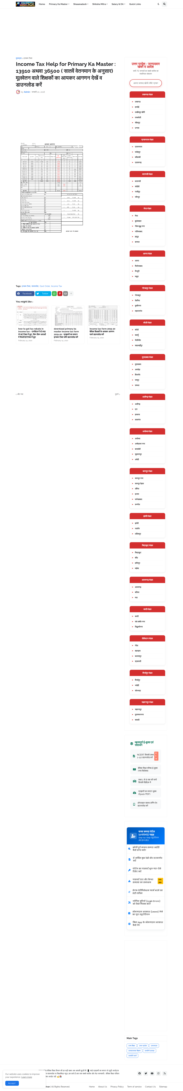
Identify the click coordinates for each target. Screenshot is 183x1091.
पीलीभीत (138, 340)
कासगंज (138, 419)
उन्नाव (137, 128)
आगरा (137, 260)
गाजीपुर (137, 191)
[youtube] (152, 1073)
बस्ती (137, 616)
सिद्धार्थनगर (139, 626)
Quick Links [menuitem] (135, 4)
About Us (102, 1087)
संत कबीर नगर (140, 621)
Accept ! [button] (12, 1083)
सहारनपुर (138, 709)
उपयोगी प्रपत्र (149, 1051)
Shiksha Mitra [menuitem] (99, 4)
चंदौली (137, 186)
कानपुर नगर (139, 478)
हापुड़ (137, 236)
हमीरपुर (137, 563)
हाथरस (137, 414)
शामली (137, 720)
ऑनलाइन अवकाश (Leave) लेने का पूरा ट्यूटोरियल (147, 913)
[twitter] (145, 1073)
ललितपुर (138, 533)
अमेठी (137, 459)
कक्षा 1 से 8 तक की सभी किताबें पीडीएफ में (147, 781)
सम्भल (137, 385)
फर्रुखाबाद (138, 499)
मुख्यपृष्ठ (19, 58)
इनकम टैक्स (28, 58)
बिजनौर (137, 374)
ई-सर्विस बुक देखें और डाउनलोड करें (147, 859)
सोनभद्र (138, 690)
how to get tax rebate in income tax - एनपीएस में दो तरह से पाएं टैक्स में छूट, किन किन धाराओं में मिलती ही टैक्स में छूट (32, 333)
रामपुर (137, 380)
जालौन (137, 528)
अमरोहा (137, 369)
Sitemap (163, 1087)
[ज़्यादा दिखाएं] (71, 293)
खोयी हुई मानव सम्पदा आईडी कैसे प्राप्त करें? (146, 849)
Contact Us (150, 1087)
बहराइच (138, 650)
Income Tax (56, 286)
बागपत (137, 242)
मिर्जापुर (137, 680)
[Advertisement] (91, 33)
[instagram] (158, 1073)
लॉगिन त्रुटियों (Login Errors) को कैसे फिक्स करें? (146, 902)
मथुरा (137, 276)
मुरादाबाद (138, 364)
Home (92, 1087)
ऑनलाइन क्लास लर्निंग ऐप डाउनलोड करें (147, 804)
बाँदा (136, 557)
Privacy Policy (117, 1087)
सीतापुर (137, 122)
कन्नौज (137, 504)
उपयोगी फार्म (132, 1056)
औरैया (137, 488)
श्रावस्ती (138, 661)
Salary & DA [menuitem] (118, 4)
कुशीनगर (138, 305)
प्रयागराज (138, 146)
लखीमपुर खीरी (140, 112)
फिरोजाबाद (138, 266)
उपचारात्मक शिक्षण (134, 1051)
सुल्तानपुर (138, 454)
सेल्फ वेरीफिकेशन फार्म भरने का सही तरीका (148, 892)
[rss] (164, 1073)
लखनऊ (138, 101)
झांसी (137, 523)
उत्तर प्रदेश (143, 1046)
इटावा (137, 494)
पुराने (117, 394)
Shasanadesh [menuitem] (80, 4)
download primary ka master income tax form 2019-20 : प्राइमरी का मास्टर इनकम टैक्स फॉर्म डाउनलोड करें (66, 333)
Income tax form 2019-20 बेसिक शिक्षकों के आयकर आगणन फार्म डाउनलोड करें (102, 332)
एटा (136, 409)
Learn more (26, 1077)
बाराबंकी (138, 449)
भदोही (137, 685)
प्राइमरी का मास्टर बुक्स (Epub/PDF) (147, 792)
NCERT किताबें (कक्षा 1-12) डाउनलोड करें (147, 756)
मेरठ (136, 215)
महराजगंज (138, 311)
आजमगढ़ (138, 587)
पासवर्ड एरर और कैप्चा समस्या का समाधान (147, 881)
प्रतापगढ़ (138, 162)
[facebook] (139, 1073)
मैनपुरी (137, 271)
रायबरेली (138, 117)
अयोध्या (137, 438)
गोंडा (136, 645)
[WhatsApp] (54, 293)
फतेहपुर (137, 152)
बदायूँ (137, 335)
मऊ (136, 597)
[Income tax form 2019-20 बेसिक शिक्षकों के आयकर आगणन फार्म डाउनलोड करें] (103, 316)
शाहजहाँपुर (138, 345)
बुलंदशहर (138, 221)
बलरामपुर (138, 656)
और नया (20, 394)
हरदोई (137, 107)
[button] (158, 4)
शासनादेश (35, 286)
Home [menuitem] (42, 4)
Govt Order (45, 286)
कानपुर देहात (139, 483)
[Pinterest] (59, 293)
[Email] (65, 293)
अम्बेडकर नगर (140, 443)
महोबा (137, 568)
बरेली (137, 329)
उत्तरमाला (154, 1046)
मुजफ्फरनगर (139, 714)
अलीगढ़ (137, 404)
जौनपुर (137, 197)
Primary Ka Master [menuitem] (58, 4)
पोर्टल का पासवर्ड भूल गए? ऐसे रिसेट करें (147, 870)
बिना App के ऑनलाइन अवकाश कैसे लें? (148, 924)
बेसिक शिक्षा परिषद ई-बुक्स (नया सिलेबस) (148, 769)
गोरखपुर (138, 295)
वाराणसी (138, 181)
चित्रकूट (138, 552)
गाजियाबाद (138, 231)
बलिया (137, 592)
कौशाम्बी (138, 157)
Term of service (134, 1087)
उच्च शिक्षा (131, 1046)
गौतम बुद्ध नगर (140, 226)
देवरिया (137, 300)
